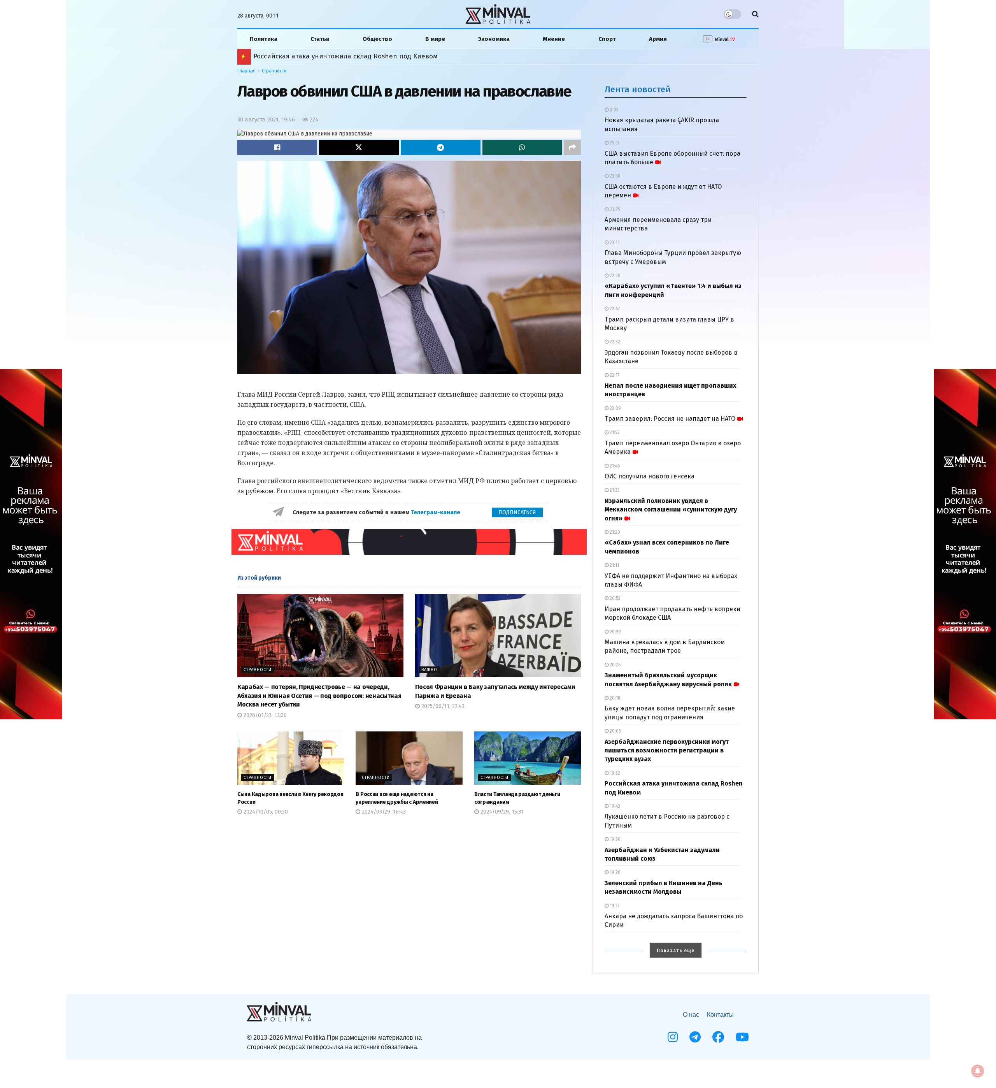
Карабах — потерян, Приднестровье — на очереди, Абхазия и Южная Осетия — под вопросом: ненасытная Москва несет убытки (319, 695)
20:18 (614, 698)
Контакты (720, 1014)
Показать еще (675, 950)
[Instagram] (673, 1037)
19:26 (614, 872)
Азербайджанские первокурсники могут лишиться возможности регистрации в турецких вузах (667, 750)
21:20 (614, 532)
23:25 (614, 209)
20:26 (614, 665)
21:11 (613, 565)
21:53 (614, 432)
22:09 (614, 408)
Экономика (494, 38)
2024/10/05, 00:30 (265, 812)
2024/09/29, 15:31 (501, 812)
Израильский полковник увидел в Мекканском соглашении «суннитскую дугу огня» (671, 509)
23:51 (613, 143)
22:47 (614, 308)
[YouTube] (742, 1037)
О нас (691, 1014)
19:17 (613, 906)
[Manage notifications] (977, 1071)
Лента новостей (638, 89)
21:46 (614, 466)
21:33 (614, 490)
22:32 (614, 342)
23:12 (614, 242)
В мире (435, 38)
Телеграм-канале (436, 512)
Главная (246, 71)
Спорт (607, 38)
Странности (274, 71)
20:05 (614, 731)
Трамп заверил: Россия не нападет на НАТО (670, 418)
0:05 (613, 109)
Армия (658, 38)
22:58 (614, 275)
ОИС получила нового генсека (649, 476)
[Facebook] (718, 1037)
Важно (429, 669)
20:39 (614, 632)
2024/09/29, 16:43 (383, 812)
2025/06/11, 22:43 (442, 706)
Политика (263, 38)
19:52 (614, 773)
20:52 (614, 598)
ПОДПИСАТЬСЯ (517, 512)
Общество (377, 38)
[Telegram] (695, 1037)
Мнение (554, 38)
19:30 (614, 839)
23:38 (614, 176)
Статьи (320, 38)
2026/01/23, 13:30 (264, 715)
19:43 (614, 806)
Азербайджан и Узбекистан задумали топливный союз (342, 56)
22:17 (613, 375)
